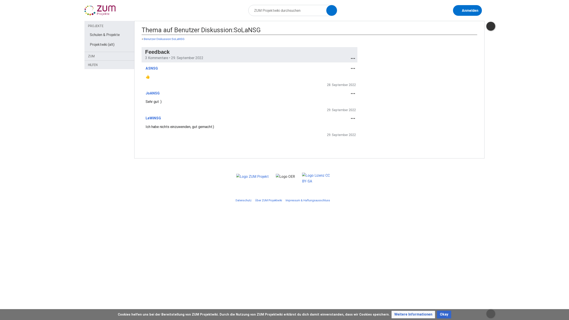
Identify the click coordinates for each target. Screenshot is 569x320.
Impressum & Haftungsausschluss (308, 200)
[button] (413, 314)
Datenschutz (244, 200)
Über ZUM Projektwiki (268, 200)
